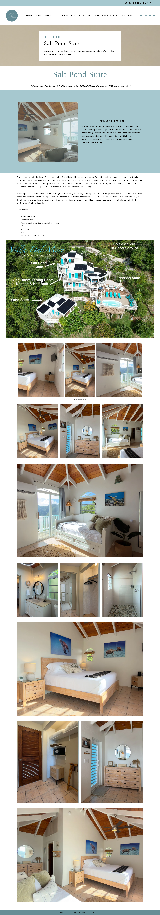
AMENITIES (85, 15)
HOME (29, 15)
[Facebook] (154, 15)
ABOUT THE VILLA (46, 15)
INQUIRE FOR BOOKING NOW (137, 2)
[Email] (150, 15)
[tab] (74, 399)
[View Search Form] (141, 15)
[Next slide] (140, 370)
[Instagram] (146, 15)
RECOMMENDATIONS (107, 15)
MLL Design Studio (95, 912)
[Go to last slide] (20, 370)
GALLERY (127, 15)
